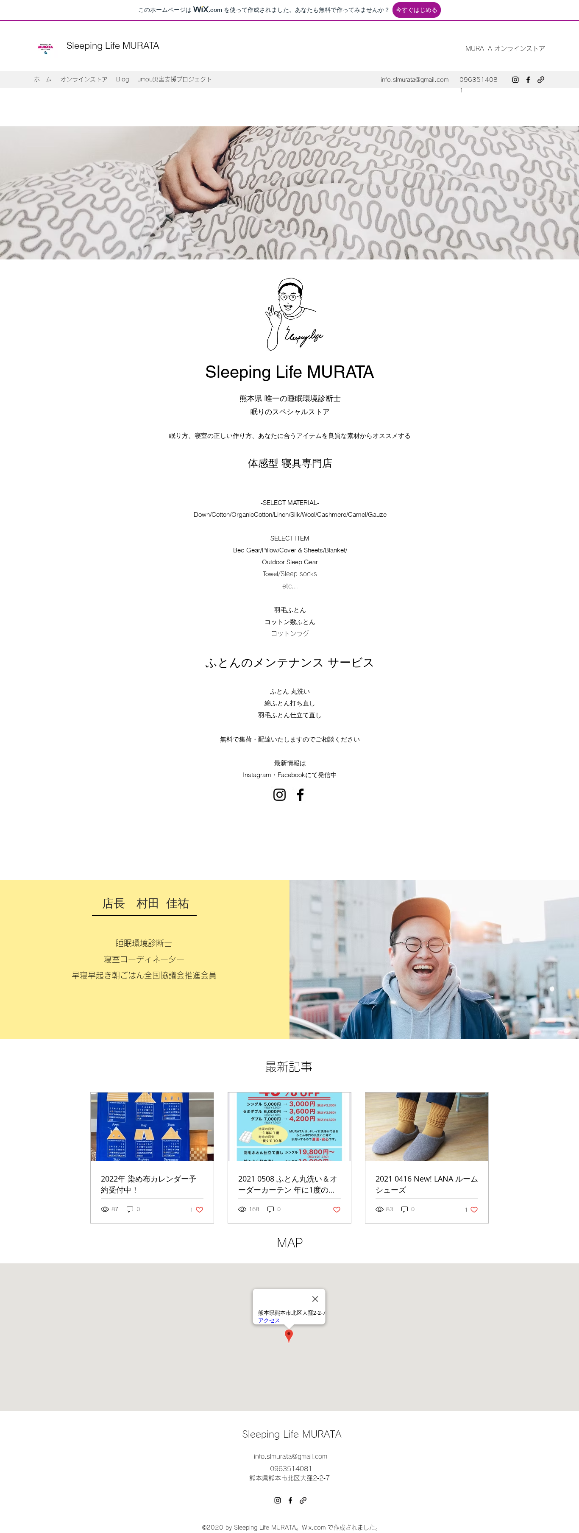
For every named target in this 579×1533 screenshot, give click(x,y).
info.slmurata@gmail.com (414, 80)
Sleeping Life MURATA (113, 45)
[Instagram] (515, 79)
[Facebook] (528, 79)
